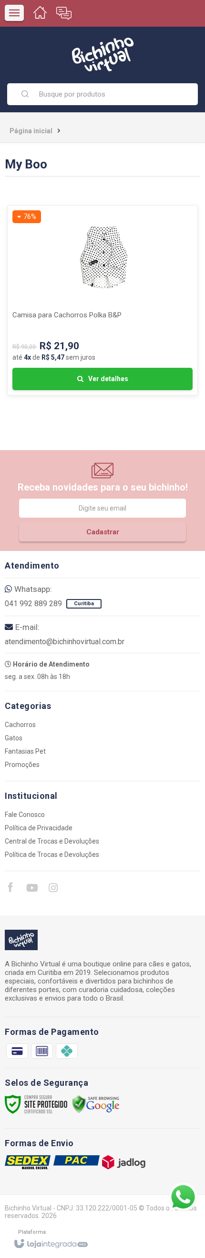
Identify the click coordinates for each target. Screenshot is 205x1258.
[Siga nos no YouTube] (31, 889)
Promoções (22, 764)
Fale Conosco (25, 814)
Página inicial (31, 131)
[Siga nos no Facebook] (10, 889)
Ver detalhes (108, 379)
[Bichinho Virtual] (102, 55)
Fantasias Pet (25, 751)
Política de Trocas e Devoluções (52, 854)
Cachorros (20, 724)
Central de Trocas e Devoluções (52, 841)
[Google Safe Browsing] (96, 1104)
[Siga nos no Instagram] (53, 889)
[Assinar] (102, 531)
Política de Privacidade (38, 828)
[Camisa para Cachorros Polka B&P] (102, 300)
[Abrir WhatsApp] (183, 1197)
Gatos (13, 738)
